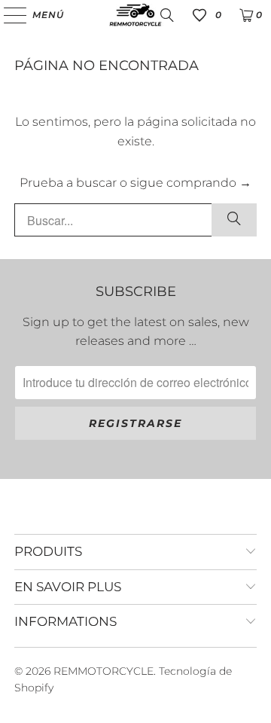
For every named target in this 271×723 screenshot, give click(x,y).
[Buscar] (167, 15)
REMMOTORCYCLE (103, 671)
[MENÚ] (8, 15)
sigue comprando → (190, 182)
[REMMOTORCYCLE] (135, 15)
